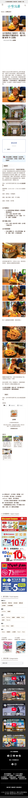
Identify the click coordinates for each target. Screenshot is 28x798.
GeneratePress (19, 793)
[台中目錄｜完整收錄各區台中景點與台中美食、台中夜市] (7, 451)
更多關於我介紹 (14, 428)
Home (2, 11)
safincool (4, 498)
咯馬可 (8, 149)
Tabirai (3, 631)
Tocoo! (19, 631)
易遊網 (9, 611)
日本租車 (3, 605)
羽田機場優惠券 (4, 778)
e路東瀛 (18, 617)
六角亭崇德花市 (13, 80)
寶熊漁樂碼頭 (22, 80)
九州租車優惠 (10, 605)
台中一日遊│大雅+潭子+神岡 (13, 214)
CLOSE (14, 145)
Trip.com (8, 620)
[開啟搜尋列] (25, 5)
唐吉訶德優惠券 (7, 773)
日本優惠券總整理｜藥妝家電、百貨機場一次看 (14, 1)
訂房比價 (15, 603)
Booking (8, 617)
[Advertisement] (14, 56)
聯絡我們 (13, 787)
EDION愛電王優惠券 (8, 775)
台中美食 (13, 494)
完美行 (3, 620)
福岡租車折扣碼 (22, 778)
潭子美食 (12, 496)
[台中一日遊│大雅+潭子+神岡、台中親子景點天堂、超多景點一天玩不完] (7, 438)
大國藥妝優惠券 (18, 775)
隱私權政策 (18, 787)
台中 (22, 494)
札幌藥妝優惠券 (12, 777)
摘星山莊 (14, 387)
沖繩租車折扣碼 (13, 778)
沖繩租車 (8, 631)
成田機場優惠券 (21, 777)
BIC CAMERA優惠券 (18, 773)
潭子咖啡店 (16, 498)
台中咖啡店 (18, 496)
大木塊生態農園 (6, 387)
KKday (7, 625)
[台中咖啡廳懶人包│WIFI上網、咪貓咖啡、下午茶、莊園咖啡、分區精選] (18, 438)
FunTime (4, 611)
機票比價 (21, 603)
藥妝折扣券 (4, 603)
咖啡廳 (18, 494)
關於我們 (9, 787)
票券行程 (10, 603)
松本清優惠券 (4, 777)
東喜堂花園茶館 (20, 169)
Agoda (3, 617)
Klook (23, 617)
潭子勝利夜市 (20, 387)
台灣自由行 (8, 11)
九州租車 (14, 631)
